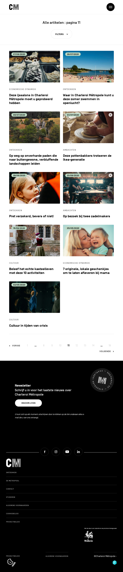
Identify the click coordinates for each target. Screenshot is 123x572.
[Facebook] (44, 452)
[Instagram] (56, 452)
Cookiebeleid (12, 514)
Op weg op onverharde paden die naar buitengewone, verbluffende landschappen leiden (33, 160)
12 (77, 345)
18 (110, 345)
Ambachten (69, 150)
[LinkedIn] (78, 452)
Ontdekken (69, 89)
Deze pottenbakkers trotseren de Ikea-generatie (87, 158)
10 (60, 345)
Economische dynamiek (22, 89)
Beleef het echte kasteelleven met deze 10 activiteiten (31, 271)
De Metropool (12, 481)
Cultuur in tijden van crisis (28, 326)
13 (85, 345)
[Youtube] (67, 452)
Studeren (10, 497)
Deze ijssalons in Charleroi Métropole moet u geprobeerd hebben (30, 99)
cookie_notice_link (15, 559)
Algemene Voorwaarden (17, 505)
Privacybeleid (13, 522)
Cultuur (14, 263)
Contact (10, 489)
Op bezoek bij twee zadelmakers (86, 216)
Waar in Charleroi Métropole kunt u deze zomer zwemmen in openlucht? (88, 99)
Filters (59, 34)
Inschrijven (28, 403)
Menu (110, 7)
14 (93, 345)
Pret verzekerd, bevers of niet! (31, 216)
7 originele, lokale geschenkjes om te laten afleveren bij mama (86, 271)
